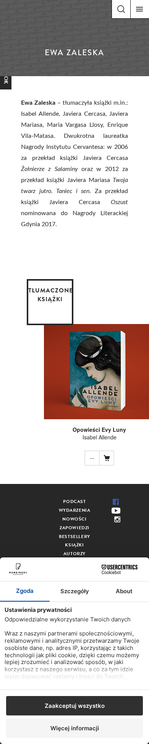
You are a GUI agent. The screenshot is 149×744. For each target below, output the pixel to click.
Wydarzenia (75, 510)
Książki (74, 544)
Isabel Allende (100, 437)
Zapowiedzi (74, 527)
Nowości (74, 519)
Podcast (74, 501)
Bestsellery (74, 536)
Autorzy (74, 553)
